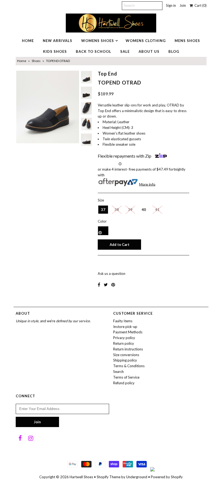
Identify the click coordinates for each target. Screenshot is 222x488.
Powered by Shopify (167, 477)
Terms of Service (126, 377)
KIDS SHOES (55, 51)
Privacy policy (124, 338)
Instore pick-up (125, 326)
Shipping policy (125, 360)
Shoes (36, 61)
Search (118, 371)
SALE (125, 51)
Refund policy (124, 383)
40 (144, 209)
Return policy (123, 343)
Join (182, 5)
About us (149, 51)
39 (130, 209)
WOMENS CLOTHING (146, 40)
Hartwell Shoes (81, 477)
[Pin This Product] (113, 284)
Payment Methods (127, 332)
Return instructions (128, 349)
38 (117, 209)
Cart (200, 5)
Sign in (171, 5)
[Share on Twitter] (106, 284)
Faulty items (122, 321)
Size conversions (126, 355)
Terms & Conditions (129, 366)
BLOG (173, 51)
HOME (28, 40)
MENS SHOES (187, 40)
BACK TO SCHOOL (93, 51)
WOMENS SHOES (97, 40)
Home (21, 61)
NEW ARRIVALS (57, 40)
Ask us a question (111, 273)
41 (157, 209)
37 (103, 209)
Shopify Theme (108, 477)
